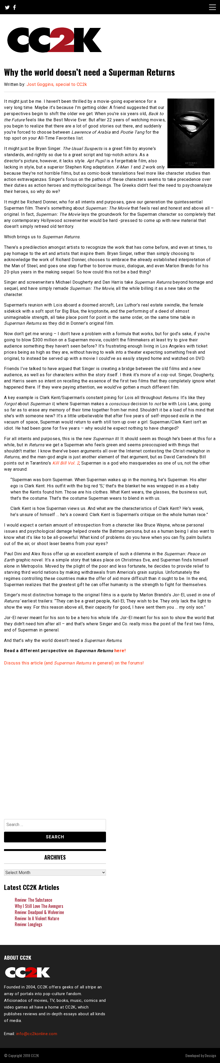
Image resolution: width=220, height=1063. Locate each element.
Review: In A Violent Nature (37, 918)
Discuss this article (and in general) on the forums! (74, 663)
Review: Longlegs (28, 924)
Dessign (210, 1055)
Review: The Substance (33, 900)
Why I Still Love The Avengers (39, 906)
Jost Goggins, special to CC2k (57, 84)
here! (120, 650)
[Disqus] (110, 740)
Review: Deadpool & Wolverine (39, 912)
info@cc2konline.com (36, 1033)
